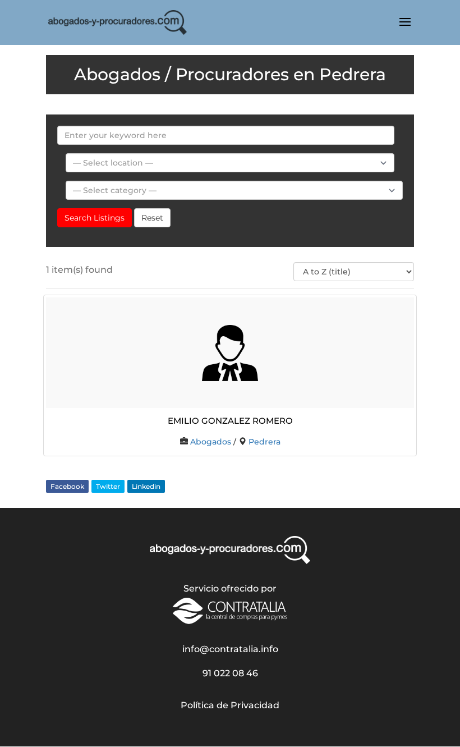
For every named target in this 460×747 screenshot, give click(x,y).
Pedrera (264, 441)
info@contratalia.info (230, 649)
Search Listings (95, 218)
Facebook (67, 486)
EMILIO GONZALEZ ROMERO (230, 419)
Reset (152, 218)
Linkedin (146, 486)
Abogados (210, 441)
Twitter (108, 486)
